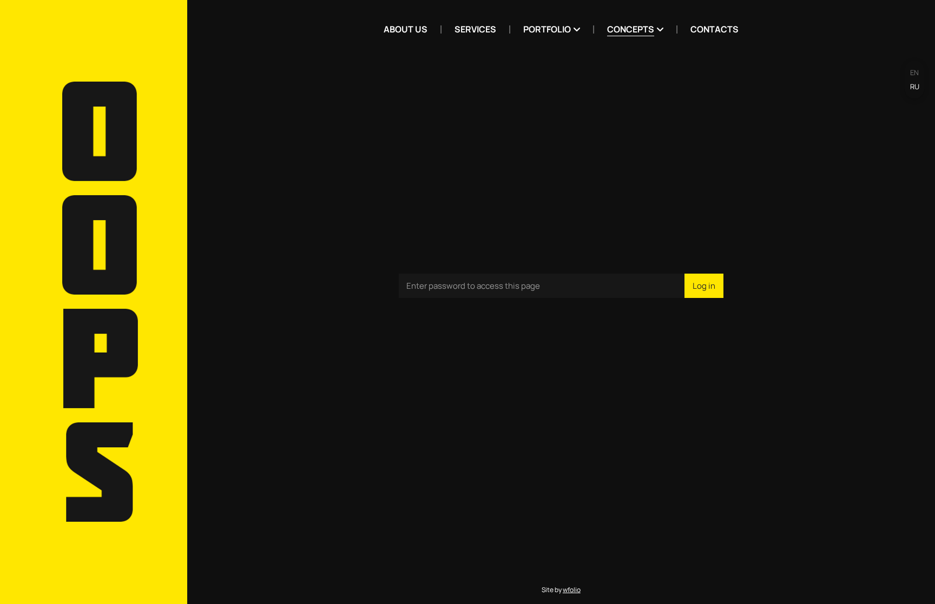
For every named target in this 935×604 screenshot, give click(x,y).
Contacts (714, 29)
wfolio (572, 589)
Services (475, 29)
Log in (704, 285)
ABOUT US (405, 29)
